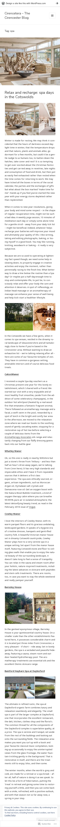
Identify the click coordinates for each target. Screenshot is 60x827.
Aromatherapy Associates (18, 437)
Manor (15, 374)
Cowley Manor (12, 513)
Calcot (8, 374)
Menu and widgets (52, 18)
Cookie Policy (10, 815)
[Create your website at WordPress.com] (30, 3)
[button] (22, 119)
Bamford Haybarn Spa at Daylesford (25, 671)
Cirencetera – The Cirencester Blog (17, 15)
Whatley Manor (13, 450)
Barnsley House (13, 587)
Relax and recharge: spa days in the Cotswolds (29, 94)
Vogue (32, 506)
